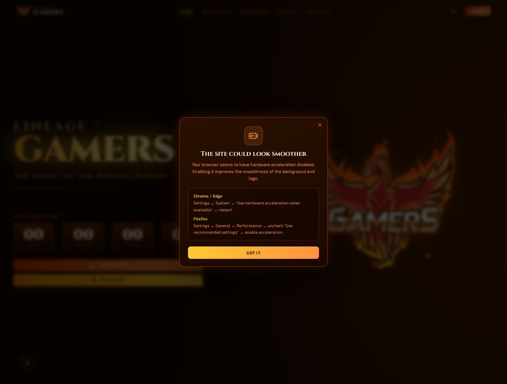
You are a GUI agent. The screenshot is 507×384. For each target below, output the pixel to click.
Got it (253, 252)
